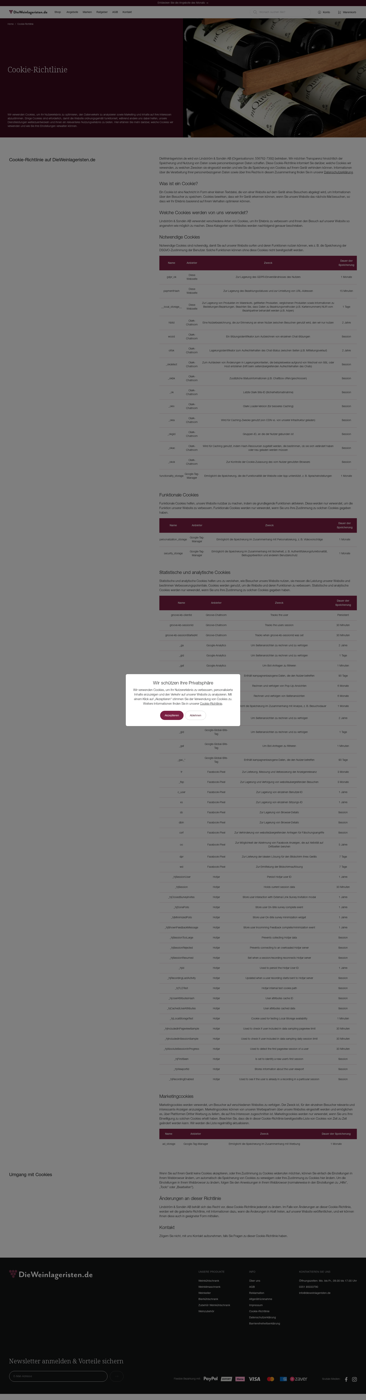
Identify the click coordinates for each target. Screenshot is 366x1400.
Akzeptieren (172, 715)
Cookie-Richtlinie (211, 704)
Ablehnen (195, 715)
